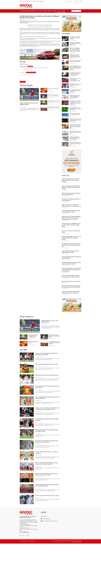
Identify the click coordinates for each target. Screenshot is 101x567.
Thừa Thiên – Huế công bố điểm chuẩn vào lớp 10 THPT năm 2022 (75, 37)
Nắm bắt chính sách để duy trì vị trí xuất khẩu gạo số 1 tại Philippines (75, 90)
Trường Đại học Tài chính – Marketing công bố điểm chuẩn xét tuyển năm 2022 (75, 55)
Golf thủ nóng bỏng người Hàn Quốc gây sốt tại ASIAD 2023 (71, 257)
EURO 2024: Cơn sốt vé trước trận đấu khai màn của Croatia (75, 85)
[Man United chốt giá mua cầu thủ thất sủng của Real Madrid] (44, 96)
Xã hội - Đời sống (61, 10)
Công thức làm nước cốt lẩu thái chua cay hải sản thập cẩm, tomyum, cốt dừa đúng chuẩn (75, 126)
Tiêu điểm (31, 10)
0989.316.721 (29, 1)
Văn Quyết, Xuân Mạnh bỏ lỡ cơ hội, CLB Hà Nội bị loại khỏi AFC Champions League (71, 238)
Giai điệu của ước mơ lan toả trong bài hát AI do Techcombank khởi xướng (75, 79)
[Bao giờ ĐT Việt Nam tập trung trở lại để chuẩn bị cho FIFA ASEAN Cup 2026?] (27, 488)
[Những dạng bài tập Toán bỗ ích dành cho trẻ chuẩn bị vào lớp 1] (65, 144)
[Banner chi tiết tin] (40, 54)
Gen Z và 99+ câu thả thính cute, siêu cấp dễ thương (75, 114)
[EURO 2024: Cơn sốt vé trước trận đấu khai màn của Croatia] (65, 86)
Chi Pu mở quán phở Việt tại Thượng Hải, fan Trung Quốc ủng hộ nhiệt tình (70, 276)
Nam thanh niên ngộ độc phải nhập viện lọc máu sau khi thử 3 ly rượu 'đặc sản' (71, 286)
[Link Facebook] (74, 1)
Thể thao (54, 10)
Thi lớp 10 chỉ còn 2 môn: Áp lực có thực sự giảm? (47, 495)
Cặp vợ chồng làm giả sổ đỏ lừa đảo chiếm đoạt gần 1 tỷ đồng (70, 251)
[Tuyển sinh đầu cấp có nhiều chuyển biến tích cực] (27, 379)
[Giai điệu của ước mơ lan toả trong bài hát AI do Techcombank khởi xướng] (65, 80)
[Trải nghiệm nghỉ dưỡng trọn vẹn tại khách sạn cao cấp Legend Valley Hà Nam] (65, 74)
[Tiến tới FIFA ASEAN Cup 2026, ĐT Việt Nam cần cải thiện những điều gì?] (27, 401)
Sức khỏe (40, 10)
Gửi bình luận (22, 81)
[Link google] (78, 1)
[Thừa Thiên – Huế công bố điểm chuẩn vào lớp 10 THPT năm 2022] (65, 38)
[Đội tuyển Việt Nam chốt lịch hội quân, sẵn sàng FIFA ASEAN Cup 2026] (27, 433)
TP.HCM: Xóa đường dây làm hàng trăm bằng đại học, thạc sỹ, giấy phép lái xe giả (71, 245)
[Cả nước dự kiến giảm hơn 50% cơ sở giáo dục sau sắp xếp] (27, 455)
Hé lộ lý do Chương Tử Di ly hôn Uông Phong (71, 231)
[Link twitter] (76, 1)
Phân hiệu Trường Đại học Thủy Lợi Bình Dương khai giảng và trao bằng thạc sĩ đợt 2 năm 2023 (71, 270)
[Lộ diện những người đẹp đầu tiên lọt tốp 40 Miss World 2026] (27, 423)
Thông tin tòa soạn (69, 1)
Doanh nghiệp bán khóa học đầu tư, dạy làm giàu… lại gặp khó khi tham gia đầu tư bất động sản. (75, 68)
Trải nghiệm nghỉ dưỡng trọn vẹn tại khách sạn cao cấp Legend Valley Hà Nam (75, 73)
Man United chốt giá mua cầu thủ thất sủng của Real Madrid (54, 335)
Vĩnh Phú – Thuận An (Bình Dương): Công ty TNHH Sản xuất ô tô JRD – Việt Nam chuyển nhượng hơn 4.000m (75, 50)
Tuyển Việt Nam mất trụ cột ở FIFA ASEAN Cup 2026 (49, 321)
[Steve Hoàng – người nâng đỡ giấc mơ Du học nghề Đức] (65, 62)
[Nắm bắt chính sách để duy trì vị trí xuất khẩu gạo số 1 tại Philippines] (65, 91)
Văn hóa (45, 10)
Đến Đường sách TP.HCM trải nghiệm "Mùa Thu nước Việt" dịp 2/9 (54, 102)
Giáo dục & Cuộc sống (60, 540)
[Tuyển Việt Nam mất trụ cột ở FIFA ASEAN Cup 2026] (29, 94)
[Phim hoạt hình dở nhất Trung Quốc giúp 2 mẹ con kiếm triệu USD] (27, 390)
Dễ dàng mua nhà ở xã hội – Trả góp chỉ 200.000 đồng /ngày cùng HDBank (75, 96)
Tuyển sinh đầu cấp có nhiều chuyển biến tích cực (47, 375)
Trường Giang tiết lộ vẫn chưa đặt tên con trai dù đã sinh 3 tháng (71, 211)
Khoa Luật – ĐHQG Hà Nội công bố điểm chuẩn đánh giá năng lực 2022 (75, 43)
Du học (35, 10)
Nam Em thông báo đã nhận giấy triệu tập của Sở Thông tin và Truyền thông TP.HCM (71, 187)
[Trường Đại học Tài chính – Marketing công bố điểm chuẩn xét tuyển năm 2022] (65, 56)
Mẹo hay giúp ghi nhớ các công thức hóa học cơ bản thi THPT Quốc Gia (75, 108)
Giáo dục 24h (25, 10)
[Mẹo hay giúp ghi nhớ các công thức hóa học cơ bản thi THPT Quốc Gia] (65, 109)
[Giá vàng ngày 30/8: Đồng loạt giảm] (44, 90)
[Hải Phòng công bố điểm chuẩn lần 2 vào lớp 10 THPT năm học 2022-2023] (65, 138)
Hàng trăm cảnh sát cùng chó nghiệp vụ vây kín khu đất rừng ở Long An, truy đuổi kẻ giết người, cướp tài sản (71, 218)
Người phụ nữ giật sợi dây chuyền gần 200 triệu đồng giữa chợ (71, 194)
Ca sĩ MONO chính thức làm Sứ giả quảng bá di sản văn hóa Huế (54, 342)
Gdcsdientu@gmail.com (40, 1)
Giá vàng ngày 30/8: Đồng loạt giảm (33, 342)
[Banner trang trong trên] (71, 23)
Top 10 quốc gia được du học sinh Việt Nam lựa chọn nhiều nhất (75, 132)
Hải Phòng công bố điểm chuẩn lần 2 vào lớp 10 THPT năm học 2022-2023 (75, 137)
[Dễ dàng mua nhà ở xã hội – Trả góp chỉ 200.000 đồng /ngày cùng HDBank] (65, 97)
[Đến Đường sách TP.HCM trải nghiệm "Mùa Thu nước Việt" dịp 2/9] (44, 102)
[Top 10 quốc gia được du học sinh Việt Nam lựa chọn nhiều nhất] (65, 133)
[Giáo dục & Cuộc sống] (26, 7)
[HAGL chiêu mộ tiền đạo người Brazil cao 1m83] (27, 368)
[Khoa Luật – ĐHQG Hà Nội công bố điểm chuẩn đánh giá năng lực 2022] (65, 44)
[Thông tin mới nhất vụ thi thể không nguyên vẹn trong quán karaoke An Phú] (65, 120)
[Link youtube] (80, 1)
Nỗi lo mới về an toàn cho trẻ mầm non (71, 281)
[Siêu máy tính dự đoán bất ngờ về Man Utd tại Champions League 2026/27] (27, 357)
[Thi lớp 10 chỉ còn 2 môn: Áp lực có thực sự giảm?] (27, 499)
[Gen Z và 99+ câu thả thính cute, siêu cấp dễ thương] (65, 115)
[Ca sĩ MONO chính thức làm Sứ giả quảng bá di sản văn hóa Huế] (44, 108)
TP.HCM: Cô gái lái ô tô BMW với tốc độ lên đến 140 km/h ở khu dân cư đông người (71, 225)
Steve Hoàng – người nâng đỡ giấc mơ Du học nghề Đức (75, 61)
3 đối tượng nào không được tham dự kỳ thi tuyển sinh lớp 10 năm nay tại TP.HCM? (71, 180)
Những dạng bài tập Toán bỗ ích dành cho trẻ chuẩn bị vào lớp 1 (75, 143)
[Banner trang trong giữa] (71, 161)
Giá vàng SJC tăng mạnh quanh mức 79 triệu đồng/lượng (71, 199)
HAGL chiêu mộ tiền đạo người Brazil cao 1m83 (46, 364)
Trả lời (22, 69)
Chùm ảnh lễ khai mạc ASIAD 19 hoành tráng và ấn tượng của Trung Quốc (71, 292)
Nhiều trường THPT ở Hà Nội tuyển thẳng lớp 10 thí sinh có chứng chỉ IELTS (71, 205)
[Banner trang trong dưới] (71, 305)
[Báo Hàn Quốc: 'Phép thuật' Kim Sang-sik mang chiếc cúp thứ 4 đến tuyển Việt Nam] (27, 466)
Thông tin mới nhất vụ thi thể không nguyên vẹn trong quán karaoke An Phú (75, 119)
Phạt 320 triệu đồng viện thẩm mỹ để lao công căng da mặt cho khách (71, 263)
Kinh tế (49, 10)
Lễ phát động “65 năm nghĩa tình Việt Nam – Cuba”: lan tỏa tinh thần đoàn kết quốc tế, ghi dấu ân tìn (75, 103)
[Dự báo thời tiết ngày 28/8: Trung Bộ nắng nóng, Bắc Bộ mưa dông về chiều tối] (27, 444)
